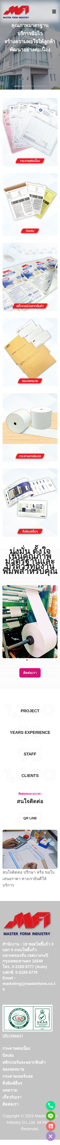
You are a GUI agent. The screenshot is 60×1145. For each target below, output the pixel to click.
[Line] (50, 1115)
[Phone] (50, 1105)
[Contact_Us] (50, 1126)
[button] (6, 622)
